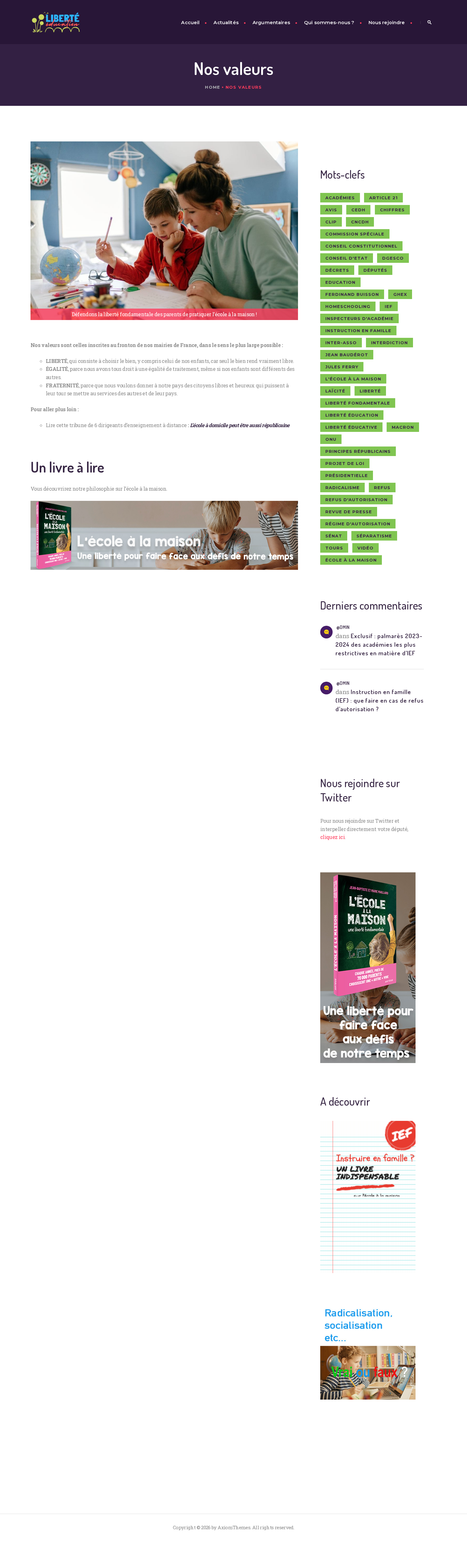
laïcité (335, 390)
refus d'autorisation (356, 499)
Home (212, 87)
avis (331, 209)
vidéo (365, 547)
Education (340, 282)
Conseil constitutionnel (361, 246)
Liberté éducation (351, 415)
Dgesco (393, 258)
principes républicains (358, 451)
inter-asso (341, 342)
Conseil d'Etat (346, 258)
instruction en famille (358, 330)
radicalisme (342, 487)
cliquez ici (332, 837)
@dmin (343, 627)
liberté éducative (351, 427)
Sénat (333, 535)
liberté (370, 390)
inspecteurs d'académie (359, 318)
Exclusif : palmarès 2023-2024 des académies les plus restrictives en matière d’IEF (379, 644)
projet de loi (344, 463)
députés (375, 270)
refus (382, 487)
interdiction (389, 342)
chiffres (392, 209)
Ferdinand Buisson (352, 294)
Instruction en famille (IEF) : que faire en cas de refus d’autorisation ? (379, 700)
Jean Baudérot (346, 354)
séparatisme (374, 535)
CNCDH (360, 221)
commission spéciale (354, 233)
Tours (334, 547)
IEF (389, 306)
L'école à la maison (353, 378)
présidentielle (346, 475)
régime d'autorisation (357, 523)
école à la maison (351, 560)
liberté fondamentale (357, 403)
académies (340, 197)
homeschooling (347, 306)
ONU (330, 439)
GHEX (400, 294)
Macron (403, 427)
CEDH (358, 209)
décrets (337, 270)
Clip (331, 221)
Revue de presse (348, 511)
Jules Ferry (341, 366)
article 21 (383, 197)
